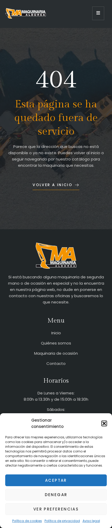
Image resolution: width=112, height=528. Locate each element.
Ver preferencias (56, 509)
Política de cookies (27, 521)
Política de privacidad (62, 521)
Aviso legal (91, 521)
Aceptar (56, 480)
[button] (104, 423)
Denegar (56, 494)
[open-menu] (98, 13)
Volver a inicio (52, 184)
